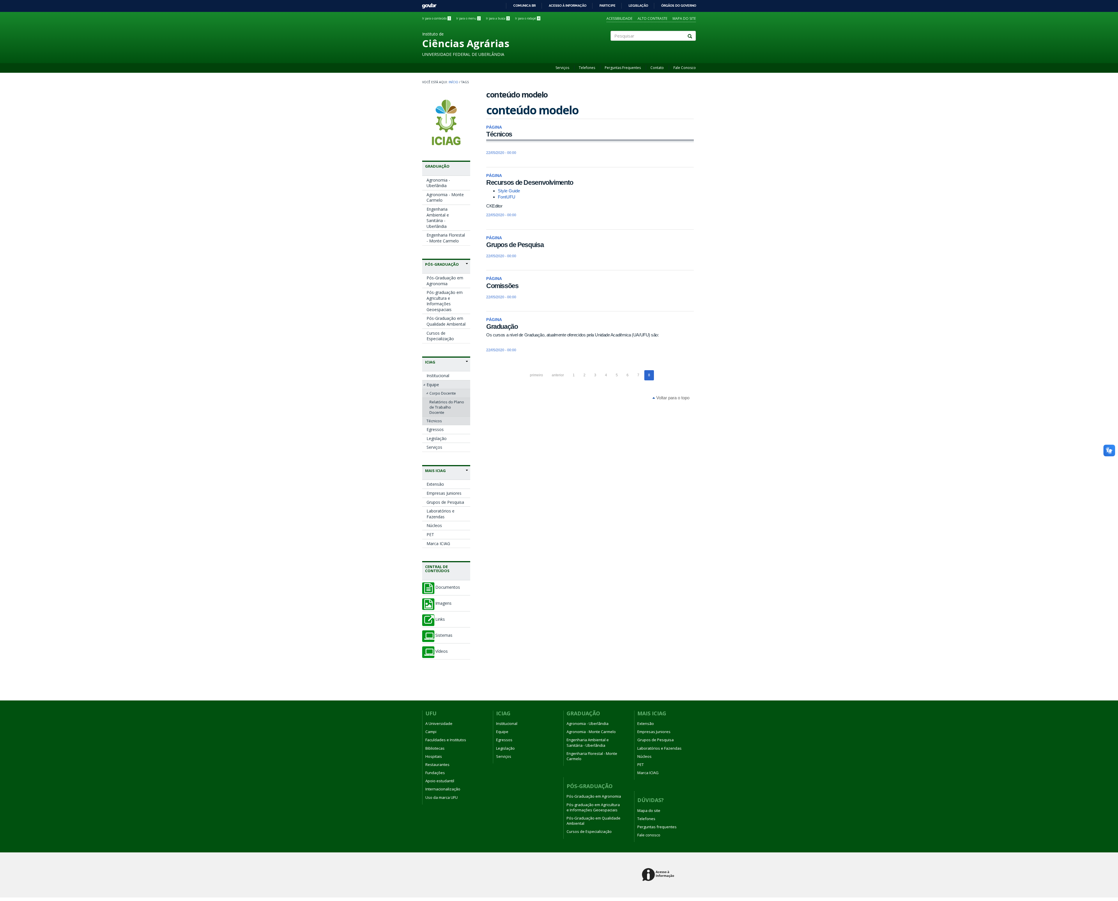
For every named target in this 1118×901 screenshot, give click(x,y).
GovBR (427, 4)
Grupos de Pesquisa (445, 502)
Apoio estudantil (439, 780)
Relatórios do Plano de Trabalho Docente (446, 407)
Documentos (447, 587)
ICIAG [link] (430, 362)
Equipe (433, 384)
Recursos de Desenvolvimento (529, 182)
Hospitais (433, 756)
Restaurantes (437, 764)
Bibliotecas (435, 748)
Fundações (435, 772)
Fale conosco (648, 835)
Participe (607, 5)
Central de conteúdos (437, 568)
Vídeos (441, 651)
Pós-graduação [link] (442, 264)
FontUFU (506, 196)
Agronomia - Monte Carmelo (445, 197)
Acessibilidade (619, 18)
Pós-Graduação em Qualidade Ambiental (446, 321)
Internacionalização (442, 789)
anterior (558, 375)
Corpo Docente (442, 393)
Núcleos (434, 525)
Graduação (502, 326)
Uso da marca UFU (441, 797)
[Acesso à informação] (659, 875)
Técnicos (434, 420)
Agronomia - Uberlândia (438, 183)
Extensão (435, 484)
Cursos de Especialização (440, 336)
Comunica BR (524, 5)
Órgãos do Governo (678, 5)
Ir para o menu (468, 18)
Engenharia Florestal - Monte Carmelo (446, 238)
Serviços (562, 67)
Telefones (587, 67)
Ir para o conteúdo (436, 18)
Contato (657, 67)
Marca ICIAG (438, 543)
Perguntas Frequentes (623, 67)
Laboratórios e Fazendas (440, 513)
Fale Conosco (684, 67)
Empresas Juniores (444, 493)
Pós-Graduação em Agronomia (445, 280)
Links (440, 619)
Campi (430, 731)
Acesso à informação (567, 5)
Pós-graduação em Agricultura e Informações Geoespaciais (445, 301)
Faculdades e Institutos (445, 739)
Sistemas (443, 635)
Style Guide (509, 190)
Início (453, 82)
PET (430, 534)
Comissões (502, 286)
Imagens (443, 603)
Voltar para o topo (672, 397)
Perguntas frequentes (657, 826)
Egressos (435, 429)
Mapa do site (684, 18)
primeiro (536, 375)
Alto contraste (652, 18)
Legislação (638, 5)
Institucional (438, 375)
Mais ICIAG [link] (435, 471)
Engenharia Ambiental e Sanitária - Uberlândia (438, 217)
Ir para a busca (497, 18)
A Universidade (438, 723)
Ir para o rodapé (527, 18)
